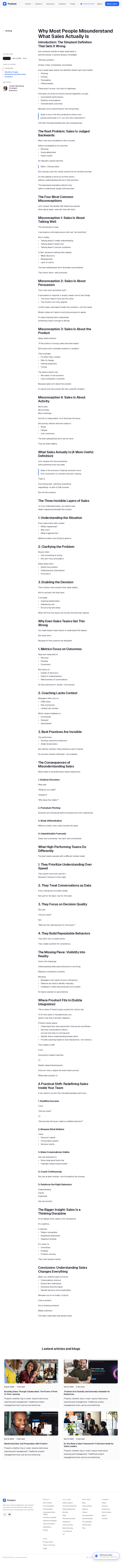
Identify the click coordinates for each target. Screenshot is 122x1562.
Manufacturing (68, 1528)
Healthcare (66, 1522)
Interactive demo (88, 4)
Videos (84, 1512)
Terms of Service (49, 1545)
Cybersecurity (68, 1525)
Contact (105, 1519)
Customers (106, 1509)
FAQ (83, 1528)
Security (105, 1506)
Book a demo (106, 1512)
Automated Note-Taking (49, 1513)
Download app (87, 1519)
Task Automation (49, 1524)
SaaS (64, 1515)
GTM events (86, 1525)
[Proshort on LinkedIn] (5, 1514)
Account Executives (70, 1506)
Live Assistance (48, 1506)
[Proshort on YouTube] (9, 1514)
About (104, 1503)
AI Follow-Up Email (49, 1517)
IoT (64, 1534)
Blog (83, 1503)
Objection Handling (49, 1521)
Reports (85, 1509)
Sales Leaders (68, 1503)
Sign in (104, 1515)
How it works (47, 1503)
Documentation (87, 1515)
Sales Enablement (69, 1509)
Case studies (87, 1506)
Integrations (47, 1527)
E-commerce (67, 1531)
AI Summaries (48, 1509)
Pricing (45, 1530)
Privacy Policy (48, 1542)
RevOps (65, 1512)
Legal (45, 1548)
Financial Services (69, 1519)
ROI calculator (87, 1522)
